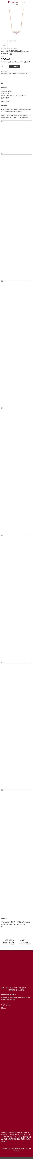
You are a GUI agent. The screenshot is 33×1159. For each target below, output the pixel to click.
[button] (2, 3)
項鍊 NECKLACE (23, 73)
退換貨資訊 (21, 990)
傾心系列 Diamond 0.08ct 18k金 (25, 941)
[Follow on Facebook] (2, 1004)
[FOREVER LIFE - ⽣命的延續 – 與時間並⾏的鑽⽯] (16, 3)
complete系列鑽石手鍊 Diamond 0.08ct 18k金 (8, 941)
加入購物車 (14, 66)
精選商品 (16, 73)
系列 (10, 48)
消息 (20, 988)
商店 (6, 48)
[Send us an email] (9, 1004)
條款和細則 (12, 990)
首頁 (2, 48)
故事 (15, 988)
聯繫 (24, 988)
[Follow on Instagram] (5, 1004)
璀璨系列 (15, 48)
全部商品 (6, 73)
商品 (7, 988)
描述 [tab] (2, 83)
